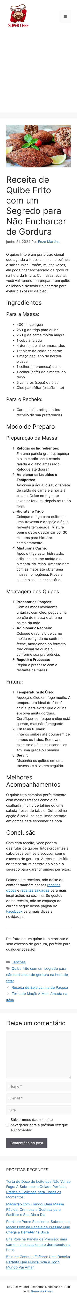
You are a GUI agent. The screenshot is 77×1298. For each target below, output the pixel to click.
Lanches (19, 962)
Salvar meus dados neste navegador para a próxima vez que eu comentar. (39, 1125)
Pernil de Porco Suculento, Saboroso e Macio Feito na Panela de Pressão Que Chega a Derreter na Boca (38, 1227)
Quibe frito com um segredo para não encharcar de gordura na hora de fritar (37, 974)
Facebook (14, 911)
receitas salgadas (34, 890)
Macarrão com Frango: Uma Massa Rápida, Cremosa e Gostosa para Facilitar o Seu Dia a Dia (35, 1209)
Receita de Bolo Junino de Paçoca (40, 987)
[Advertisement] (38, 73)
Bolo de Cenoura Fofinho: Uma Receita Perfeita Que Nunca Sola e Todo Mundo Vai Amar (38, 1262)
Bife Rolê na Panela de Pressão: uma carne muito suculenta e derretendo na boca (38, 1244)
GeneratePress (42, 1291)
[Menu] (65, 16)
